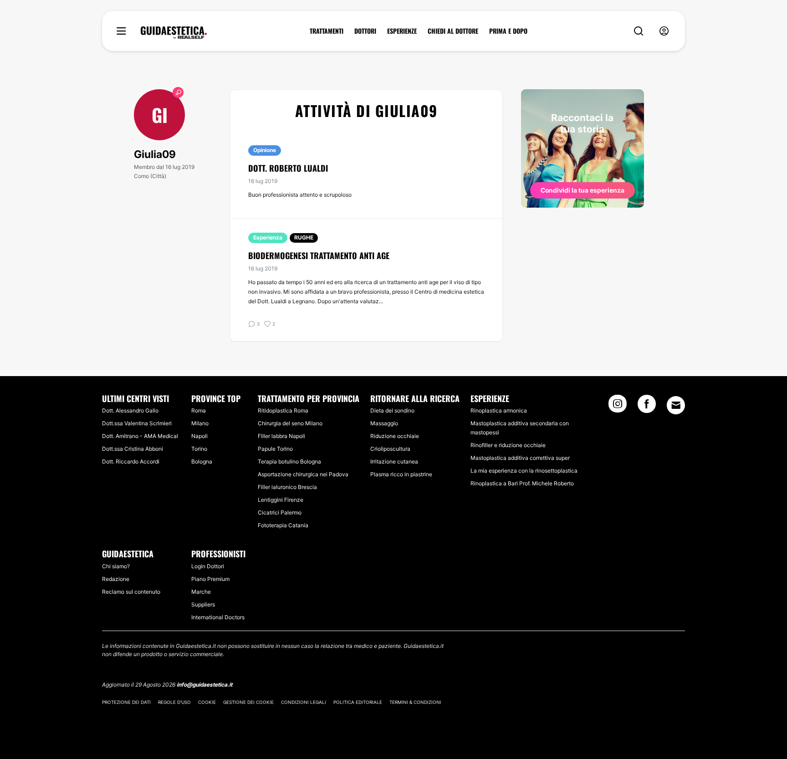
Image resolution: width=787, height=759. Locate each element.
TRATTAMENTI (326, 31)
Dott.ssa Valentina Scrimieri (137, 423)
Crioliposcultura (390, 448)
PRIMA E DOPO (508, 31)
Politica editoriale (357, 702)
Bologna (201, 461)
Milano (200, 423)
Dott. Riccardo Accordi (130, 461)
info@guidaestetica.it (204, 684)
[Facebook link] (647, 406)
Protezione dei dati (126, 702)
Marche (201, 591)
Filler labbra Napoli (281, 436)
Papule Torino (275, 448)
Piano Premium (210, 579)
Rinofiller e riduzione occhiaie (508, 445)
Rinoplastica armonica (498, 410)
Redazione (115, 579)
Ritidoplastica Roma (283, 410)
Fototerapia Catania (283, 525)
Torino (199, 448)
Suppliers (203, 604)
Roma (198, 410)
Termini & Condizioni (415, 702)
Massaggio (384, 423)
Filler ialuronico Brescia (287, 487)
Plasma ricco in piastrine (401, 474)
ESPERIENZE (402, 31)
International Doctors (218, 617)
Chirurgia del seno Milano (290, 423)
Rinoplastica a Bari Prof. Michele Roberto (522, 483)
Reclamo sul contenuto (131, 591)
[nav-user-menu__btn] (664, 31)
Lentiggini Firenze (280, 499)
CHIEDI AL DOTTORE (453, 31)
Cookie (207, 702)
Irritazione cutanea (394, 461)
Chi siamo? (116, 566)
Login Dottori (207, 566)
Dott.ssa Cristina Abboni (132, 448)
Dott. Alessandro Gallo (130, 410)
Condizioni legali (303, 702)
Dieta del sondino (392, 410)
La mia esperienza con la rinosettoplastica (523, 470)
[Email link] (676, 405)
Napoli (199, 436)
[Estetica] (174, 32)
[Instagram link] (617, 406)
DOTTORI (365, 31)
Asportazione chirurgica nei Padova (303, 474)
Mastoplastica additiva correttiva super (520, 457)
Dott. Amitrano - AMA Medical (140, 436)
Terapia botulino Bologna (289, 461)
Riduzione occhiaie (394, 436)
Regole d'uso (174, 702)
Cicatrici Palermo (280, 512)
